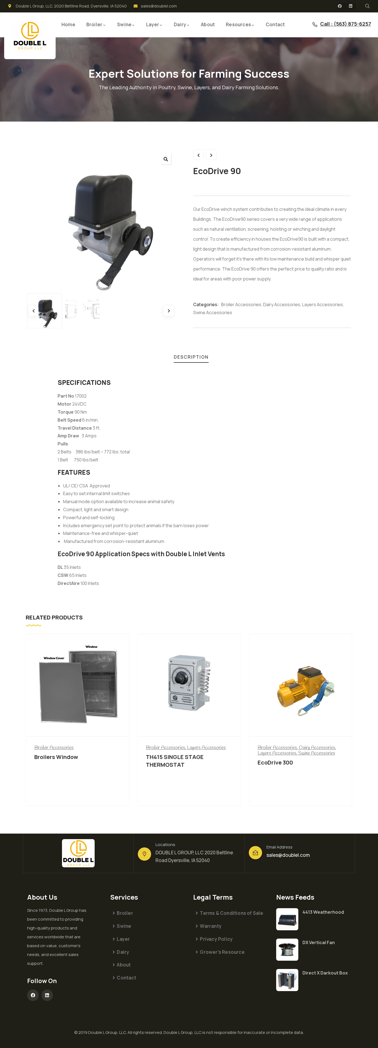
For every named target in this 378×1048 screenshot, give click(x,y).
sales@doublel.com (288, 855)
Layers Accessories (322, 304)
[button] (165, 159)
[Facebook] (340, 6)
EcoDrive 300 (275, 762)
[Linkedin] (351, 6)
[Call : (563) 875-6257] (315, 25)
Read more (77, 726)
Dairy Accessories (281, 304)
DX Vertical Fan (318, 942)
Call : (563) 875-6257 (345, 23)
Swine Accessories (212, 312)
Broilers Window (56, 757)
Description (191, 357)
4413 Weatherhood (323, 912)
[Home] (29, 36)
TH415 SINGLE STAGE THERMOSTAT (175, 760)
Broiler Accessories (241, 304)
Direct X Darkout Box (325, 973)
